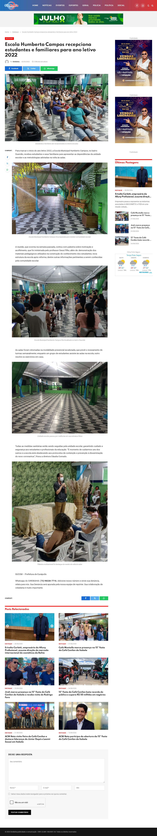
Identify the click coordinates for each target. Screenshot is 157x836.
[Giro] (11, 5)
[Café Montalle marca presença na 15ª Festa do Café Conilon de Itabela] (83, 627)
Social (121, 5)
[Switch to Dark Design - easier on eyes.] (148, 5)
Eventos (60, 5)
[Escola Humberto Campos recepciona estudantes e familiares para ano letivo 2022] (56, 107)
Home (35, 5)
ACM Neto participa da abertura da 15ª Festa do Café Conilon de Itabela (83, 737)
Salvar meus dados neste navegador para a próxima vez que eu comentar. (39, 794)
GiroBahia (16, 62)
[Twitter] (7, 163)
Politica (109, 5)
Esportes (73, 5)
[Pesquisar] (152, 5)
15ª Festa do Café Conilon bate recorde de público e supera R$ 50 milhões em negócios (82, 693)
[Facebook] (7, 157)
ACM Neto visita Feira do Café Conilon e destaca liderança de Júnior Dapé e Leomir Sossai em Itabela (27, 739)
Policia (97, 5)
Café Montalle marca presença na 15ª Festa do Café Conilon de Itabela (82, 649)
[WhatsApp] (7, 169)
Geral (85, 5)
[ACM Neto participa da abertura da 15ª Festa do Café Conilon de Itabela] (83, 716)
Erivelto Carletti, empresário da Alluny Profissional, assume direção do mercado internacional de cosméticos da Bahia (26, 650)
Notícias (47, 5)
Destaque (9, 38)
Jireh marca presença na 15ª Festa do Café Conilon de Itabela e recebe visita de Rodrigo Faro (29, 695)
